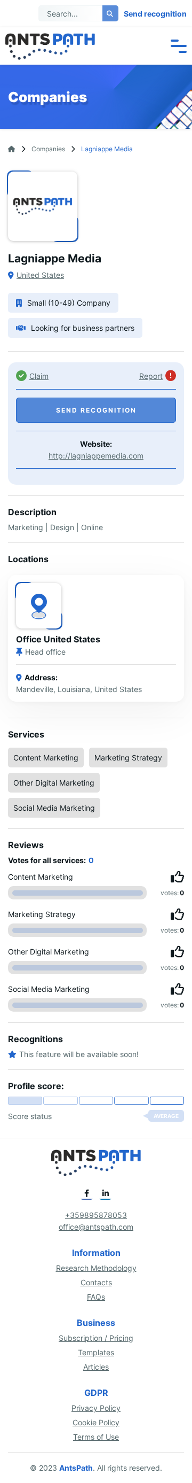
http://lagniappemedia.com (96, 455)
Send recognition (155, 13)
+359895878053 (96, 1215)
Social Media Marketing (54, 807)
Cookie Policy (96, 1422)
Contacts (96, 1282)
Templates (96, 1352)
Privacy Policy (96, 1407)
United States (40, 274)
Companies (48, 149)
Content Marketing (45, 757)
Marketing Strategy (128, 757)
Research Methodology (96, 1267)
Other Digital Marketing (53, 782)
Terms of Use (96, 1436)
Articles (96, 1366)
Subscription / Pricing (96, 1337)
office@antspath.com (96, 1226)
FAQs (96, 1296)
